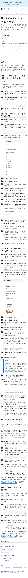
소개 (3, 62)
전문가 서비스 (13, 572)
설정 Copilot (15, 13)
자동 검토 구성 (23, 13)
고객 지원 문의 (6, 560)
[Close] (24, 2)
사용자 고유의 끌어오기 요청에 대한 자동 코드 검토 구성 (13, 77)
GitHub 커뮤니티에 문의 (8, 558)
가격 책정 (6, 572)
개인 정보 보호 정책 (5, 552)
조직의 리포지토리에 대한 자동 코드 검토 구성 (13, 249)
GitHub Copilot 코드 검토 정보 (12, 437)
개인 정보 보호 (20, 571)
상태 (2, 572)
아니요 (10, 549)
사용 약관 (14, 571)
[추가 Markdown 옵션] (14, 35)
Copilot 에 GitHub (7, 13)
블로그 (18, 572)
